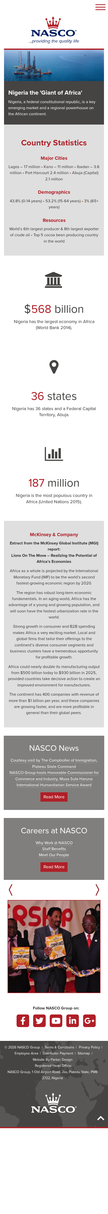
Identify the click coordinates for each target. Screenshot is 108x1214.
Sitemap (84, 1053)
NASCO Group (28, 1047)
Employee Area (26, 1053)
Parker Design (62, 1060)
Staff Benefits (54, 848)
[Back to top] (100, 1118)
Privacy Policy (89, 1047)
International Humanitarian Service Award (54, 785)
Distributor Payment (58, 1053)
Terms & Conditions (59, 1047)
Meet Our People (54, 854)
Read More (54, 797)
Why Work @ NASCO (54, 842)
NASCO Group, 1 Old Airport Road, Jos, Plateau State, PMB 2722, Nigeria (53, 1075)
